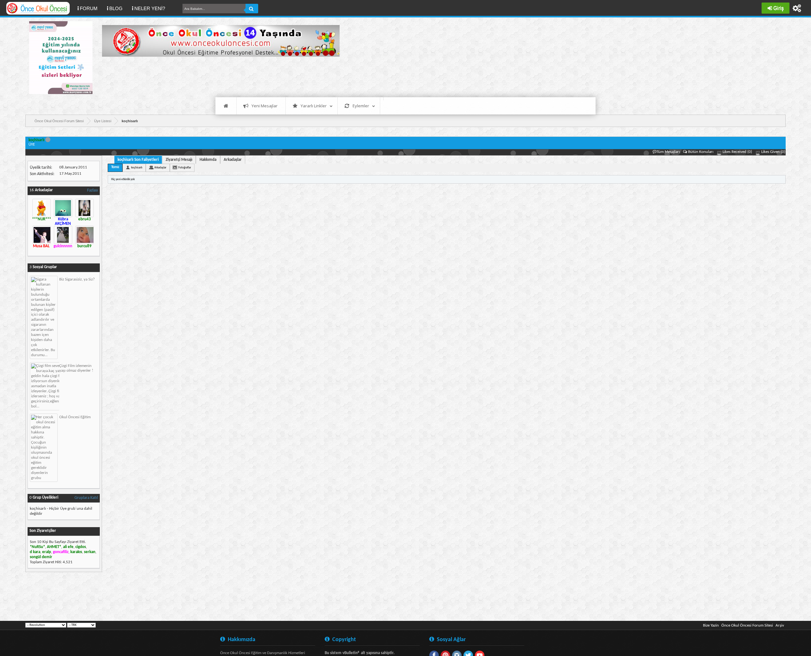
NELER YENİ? (149, 8)
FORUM (91, 8)
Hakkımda (208, 160)
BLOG (116, 8)
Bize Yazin (711, 625)
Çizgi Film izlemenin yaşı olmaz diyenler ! (76, 368)
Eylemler (361, 106)
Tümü (115, 167)
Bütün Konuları (700, 152)
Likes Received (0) (737, 152)
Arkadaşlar (233, 160)
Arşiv (780, 625)
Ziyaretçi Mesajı (179, 160)
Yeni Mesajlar (265, 106)
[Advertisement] (217, 76)
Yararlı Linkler (314, 106)
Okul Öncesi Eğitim (75, 417)
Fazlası (92, 190)
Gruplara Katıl (86, 498)
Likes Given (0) (772, 152)
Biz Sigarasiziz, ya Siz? (77, 279)
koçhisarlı (136, 167)
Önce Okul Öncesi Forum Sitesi (747, 625)
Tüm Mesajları (668, 152)
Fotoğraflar (184, 167)
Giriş (778, 8)
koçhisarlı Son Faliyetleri (138, 160)
